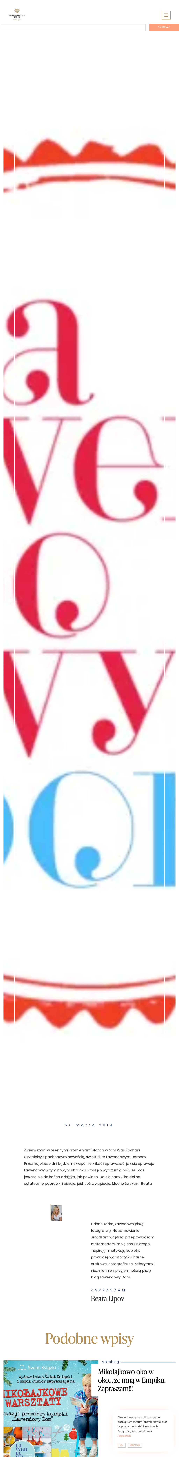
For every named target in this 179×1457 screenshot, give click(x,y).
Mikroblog (89, 1074)
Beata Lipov (107, 1298)
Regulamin (124, 1436)
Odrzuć (135, 1445)
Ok (122, 1445)
